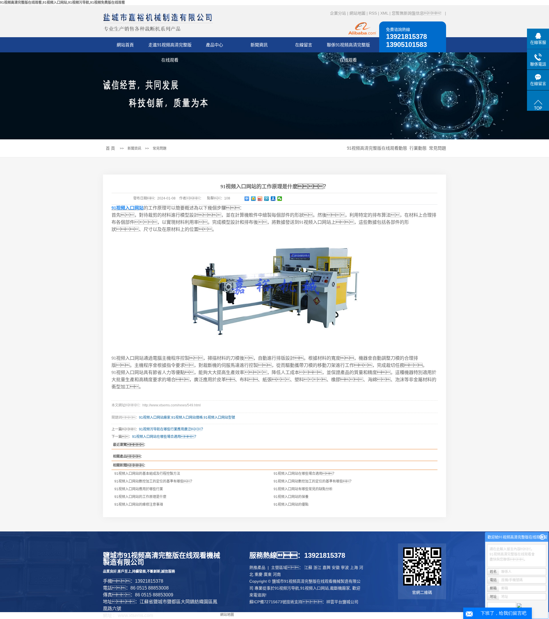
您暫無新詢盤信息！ (418, 13)
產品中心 (214, 44)
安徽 (336, 567)
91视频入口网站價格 (187, 418)
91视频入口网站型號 (219, 418)
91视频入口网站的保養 (291, 497)
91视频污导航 (286, 588)
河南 (277, 574)
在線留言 (303, 44)
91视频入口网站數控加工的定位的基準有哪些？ (313, 481)
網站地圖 (357, 13)
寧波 (345, 567)
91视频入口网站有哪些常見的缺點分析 (303, 489)
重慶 (258, 574)
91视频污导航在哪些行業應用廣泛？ (172, 429)
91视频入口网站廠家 (154, 418)
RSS (373, 13)
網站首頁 (125, 44)
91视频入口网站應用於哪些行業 (138, 489)
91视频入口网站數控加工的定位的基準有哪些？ (154, 481)
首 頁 (110, 148)
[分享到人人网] (273, 198)
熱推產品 (257, 567)
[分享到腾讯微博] (266, 198)
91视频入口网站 (314, 588)
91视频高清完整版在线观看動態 (377, 148)
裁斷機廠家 (340, 588)
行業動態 (418, 148)
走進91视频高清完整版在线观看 (170, 47)
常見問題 (159, 149)
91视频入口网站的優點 (291, 505)
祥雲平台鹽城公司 (342, 602)
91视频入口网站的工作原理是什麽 (140, 497)
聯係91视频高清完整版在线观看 (348, 47)
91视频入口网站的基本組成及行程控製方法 (147, 474)
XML (384, 13)
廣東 (268, 574)
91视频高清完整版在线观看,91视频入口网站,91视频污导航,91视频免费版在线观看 (62, 3)
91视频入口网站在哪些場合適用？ (305, 474)
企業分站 (338, 13)
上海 (354, 567)
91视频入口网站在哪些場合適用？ (165, 437)
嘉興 (327, 567)
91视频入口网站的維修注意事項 (138, 505)
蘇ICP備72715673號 (267, 602)
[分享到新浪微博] (260, 198)
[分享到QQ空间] (253, 198)
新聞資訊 (259, 44)
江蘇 (308, 567)
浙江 (317, 567)
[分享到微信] (279, 198)
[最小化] (542, 537)
